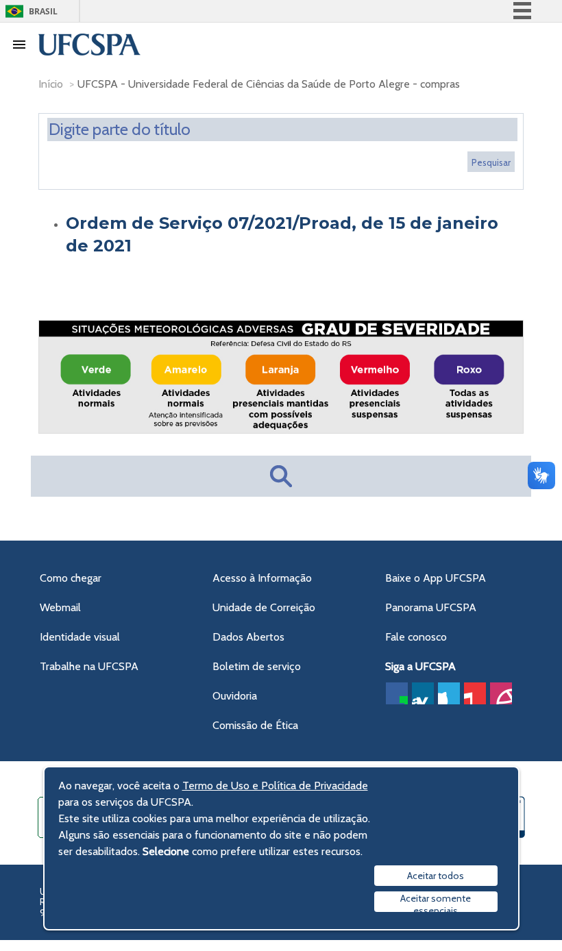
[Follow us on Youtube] (475, 693)
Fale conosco (416, 636)
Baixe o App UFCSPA (435, 577)
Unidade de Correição (263, 607)
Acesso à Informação (262, 577)
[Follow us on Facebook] (397, 693)
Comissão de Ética (255, 725)
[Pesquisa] (491, 161)
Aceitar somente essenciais (435, 902)
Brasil (43, 11)
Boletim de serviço (256, 666)
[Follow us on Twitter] (449, 693)
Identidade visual (80, 636)
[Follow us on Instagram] (501, 693)
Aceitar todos (435, 875)
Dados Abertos (248, 636)
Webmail (60, 607)
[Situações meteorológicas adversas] (281, 429)
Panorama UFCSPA (430, 607)
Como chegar (70, 577)
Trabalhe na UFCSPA (89, 666)
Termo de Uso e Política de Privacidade (275, 785)
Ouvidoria (234, 695)
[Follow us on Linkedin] (423, 693)
